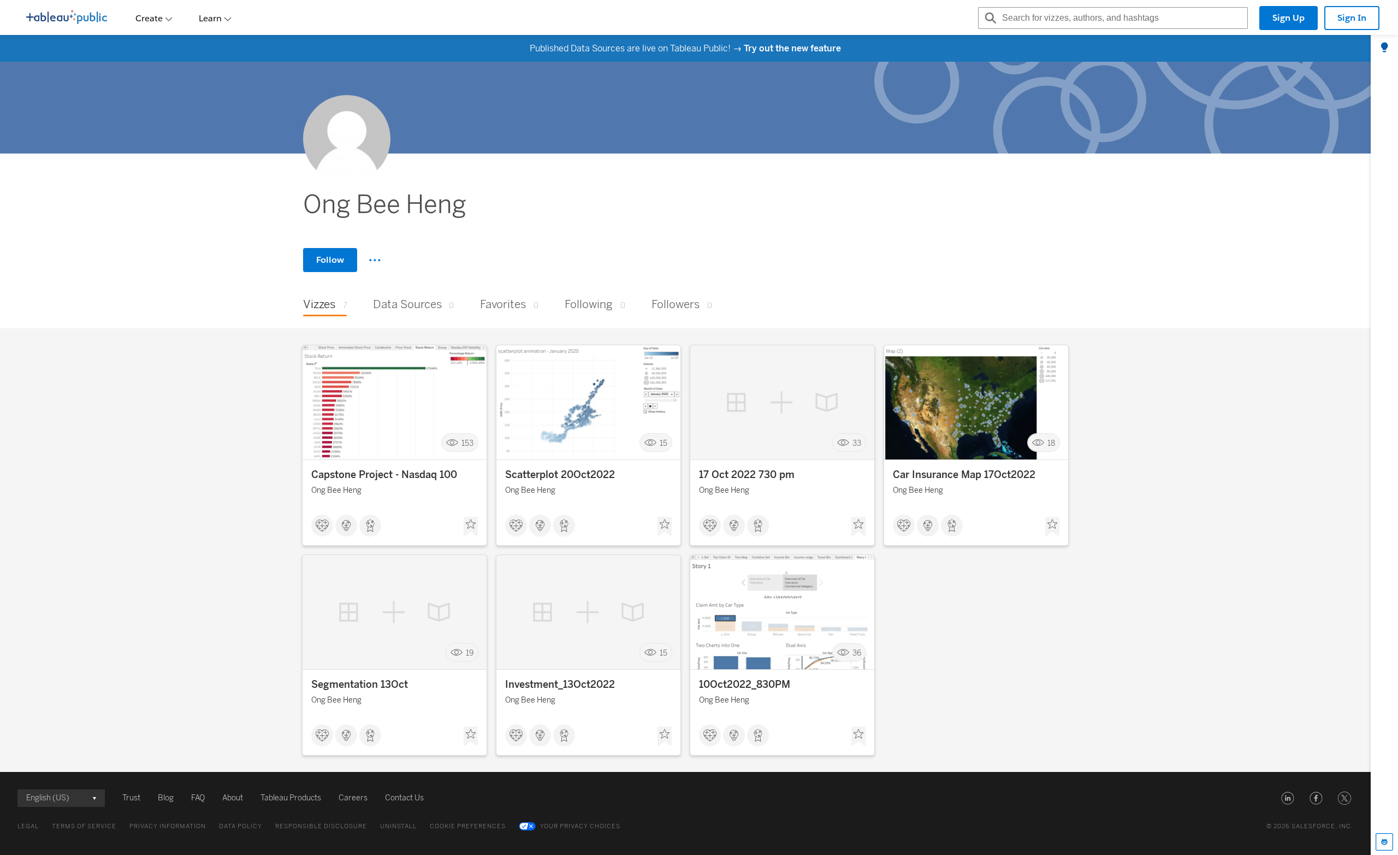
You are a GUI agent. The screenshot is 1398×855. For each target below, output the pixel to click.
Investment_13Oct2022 (560, 685)
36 (856, 652)
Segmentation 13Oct (359, 685)
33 (856, 442)
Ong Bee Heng (336, 490)
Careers (353, 798)
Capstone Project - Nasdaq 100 (384, 475)
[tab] (1384, 48)
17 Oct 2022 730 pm (747, 475)
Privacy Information (167, 826)
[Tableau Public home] (66, 18)
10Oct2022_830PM (744, 685)
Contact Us (404, 798)
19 (469, 652)
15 (663, 442)
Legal (28, 826)
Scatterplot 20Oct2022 (560, 475)
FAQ (198, 798)
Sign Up (1288, 17)
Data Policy (240, 826)
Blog (166, 798)
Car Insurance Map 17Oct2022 (964, 475)
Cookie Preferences (468, 826)
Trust (131, 798)
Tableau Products (290, 798)
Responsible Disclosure (321, 826)
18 (1051, 442)
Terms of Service (84, 826)
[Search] (989, 18)
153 (467, 442)
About (232, 798)
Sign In (1351, 17)
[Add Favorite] (471, 526)
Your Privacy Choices (580, 826)
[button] (1287, 798)
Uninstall (398, 826)
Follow (330, 260)
